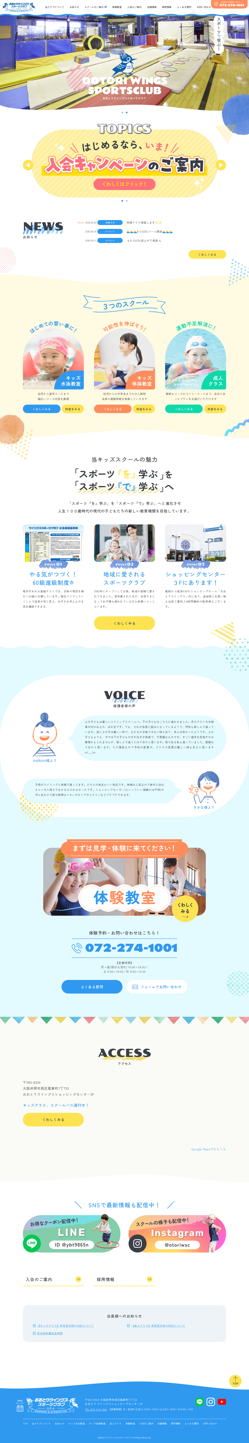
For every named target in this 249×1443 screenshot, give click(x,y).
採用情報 (166, 6)
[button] (122, 112)
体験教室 (117, 6)
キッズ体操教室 (97, 1423)
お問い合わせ (204, 6)
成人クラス (115, 1423)
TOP (25, 1423)
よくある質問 (184, 6)
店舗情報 (152, 6)
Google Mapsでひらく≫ (208, 1149)
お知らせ (74, 6)
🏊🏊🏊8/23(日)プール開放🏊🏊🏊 (150, 231)
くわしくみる (207, 254)
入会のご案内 (134, 6)
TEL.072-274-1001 (96, 1409)
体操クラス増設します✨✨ (144, 222)
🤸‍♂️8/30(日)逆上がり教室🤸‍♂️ (144, 240)
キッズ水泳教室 (76, 1423)
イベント (110, 231)
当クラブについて (54, 6)
